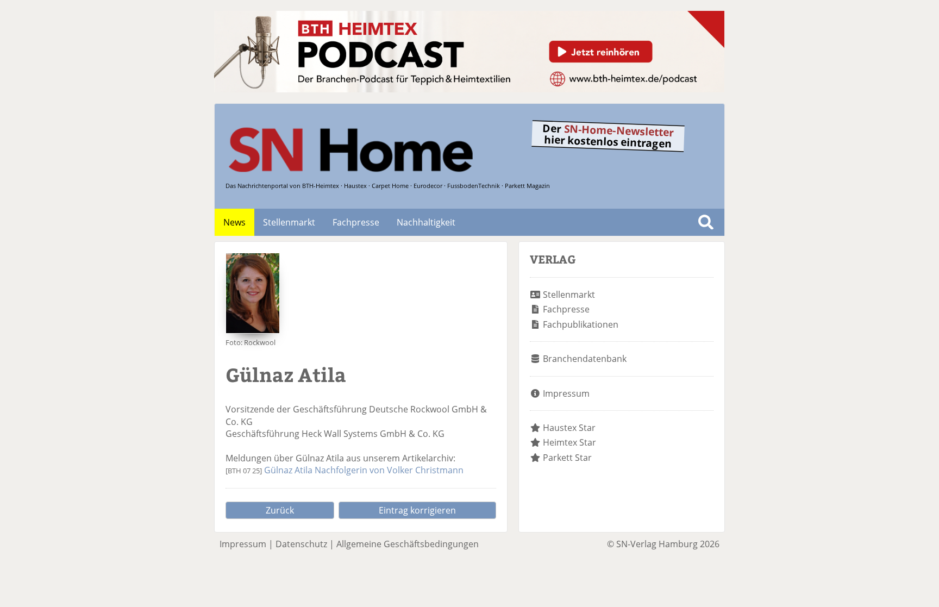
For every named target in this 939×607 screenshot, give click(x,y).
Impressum (566, 393)
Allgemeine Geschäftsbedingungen (407, 544)
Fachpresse (356, 222)
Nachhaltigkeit (426, 222)
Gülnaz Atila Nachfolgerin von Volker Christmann (364, 470)
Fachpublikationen (580, 324)
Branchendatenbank (585, 359)
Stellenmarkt (289, 222)
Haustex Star (569, 428)
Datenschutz (301, 544)
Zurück (280, 510)
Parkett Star (567, 458)
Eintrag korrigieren (417, 510)
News (234, 222)
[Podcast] (469, 89)
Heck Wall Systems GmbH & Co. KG (373, 434)
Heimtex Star (569, 442)
